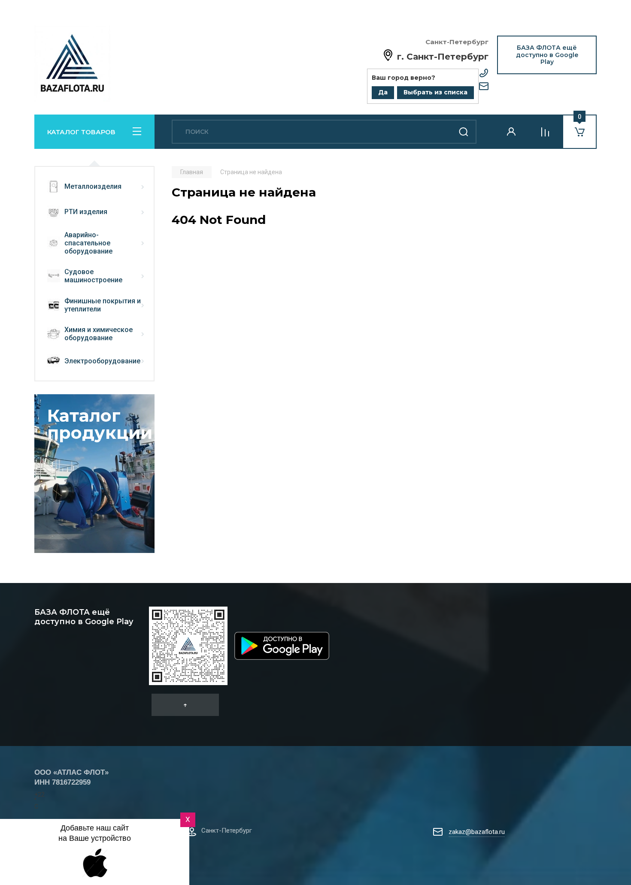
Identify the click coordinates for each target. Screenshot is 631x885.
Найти (463, 132)
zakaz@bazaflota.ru (477, 832)
